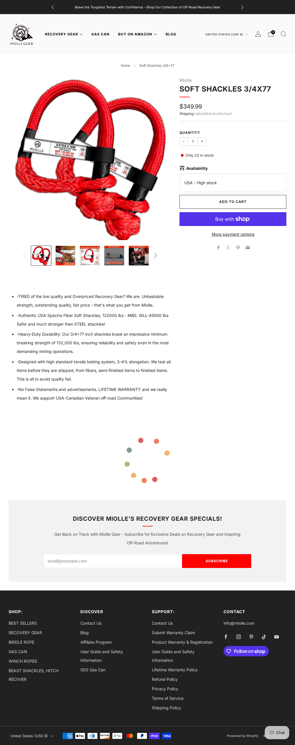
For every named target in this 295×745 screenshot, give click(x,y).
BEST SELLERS (23, 623)
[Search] (283, 34)
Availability (197, 168)
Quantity (189, 132)
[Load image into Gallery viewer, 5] (138, 256)
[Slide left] (24, 256)
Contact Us (90, 623)
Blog (84, 632)
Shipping (186, 113)
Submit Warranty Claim (173, 632)
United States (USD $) (224, 34)
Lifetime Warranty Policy (175, 669)
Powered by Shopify (242, 736)
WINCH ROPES (23, 661)
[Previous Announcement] (52, 7)
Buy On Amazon (135, 34)
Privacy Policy (165, 688)
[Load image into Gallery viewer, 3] (90, 256)
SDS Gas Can (92, 669)
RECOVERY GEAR (61, 34)
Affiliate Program (96, 642)
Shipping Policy (166, 707)
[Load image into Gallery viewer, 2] (65, 256)
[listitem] (147, 7)
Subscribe (217, 561)
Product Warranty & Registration (182, 642)
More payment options (233, 234)
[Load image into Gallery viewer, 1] (41, 256)
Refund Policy (165, 679)
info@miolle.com (239, 623)
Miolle (185, 80)
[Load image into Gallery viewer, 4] (114, 256)
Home (125, 65)
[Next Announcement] (242, 7)
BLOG (171, 34)
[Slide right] (155, 256)
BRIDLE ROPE (21, 642)
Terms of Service (168, 698)
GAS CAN (100, 34)
